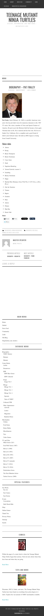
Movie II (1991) (8, 452)
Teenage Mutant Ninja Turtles (22, 17)
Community (29, 2)
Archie (5, 365)
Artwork (6, 407)
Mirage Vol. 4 (8, 393)
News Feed (19, 2)
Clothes (5, 422)
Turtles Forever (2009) (9, 476)
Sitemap (4, 520)
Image (5, 380)
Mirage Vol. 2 (8, 390)
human (4, 233)
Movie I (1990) (7, 449)
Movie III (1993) (8, 455)
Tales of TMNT (8, 399)
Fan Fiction (6, 496)
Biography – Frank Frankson (29, 257)
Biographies (8, 230)
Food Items (6, 425)
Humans (5, 357)
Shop (3, 507)
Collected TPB (7, 402)
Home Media (7, 428)
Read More (5, 564)
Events (4, 499)
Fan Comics (6, 493)
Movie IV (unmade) (9, 461)
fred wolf (35, 230)
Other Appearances (8, 405)
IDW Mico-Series (9, 373)
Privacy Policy (6, 516)
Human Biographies (17, 230)
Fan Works (5, 488)
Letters (6, 410)
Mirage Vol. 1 (8, 387)
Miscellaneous (7, 431)
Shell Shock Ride (8, 504)
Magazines (7, 414)
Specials (6, 396)
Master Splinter (20, 90)
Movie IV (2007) (8, 458)
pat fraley (9, 233)
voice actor (15, 233)
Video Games (7, 437)
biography (29, 230)
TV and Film (6, 440)
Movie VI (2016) (8, 467)
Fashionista (18, 613)
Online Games (6, 510)
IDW (4, 371)
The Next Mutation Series (10, 473)
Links (36, 2)
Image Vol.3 (7, 382)
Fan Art (5, 490)
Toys (4, 434)
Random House (8, 417)
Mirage (5, 385)
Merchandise (6, 420)
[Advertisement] (22, 52)
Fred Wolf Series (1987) (10, 445)
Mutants (5, 360)
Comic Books (6, 363)
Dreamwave (6, 368)
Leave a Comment (31, 90)
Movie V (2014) (8, 464)
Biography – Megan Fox (13, 256)
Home (5, 2)
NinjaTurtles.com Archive (19, 6)
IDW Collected (8, 377)
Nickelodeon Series (8, 470)
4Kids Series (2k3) (8, 442)
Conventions (6, 501)
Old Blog (6, 6)
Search (4, 523)
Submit (12, 2)
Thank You (5, 513)
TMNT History (7, 354)
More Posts (17, 244)
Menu (4, 78)
